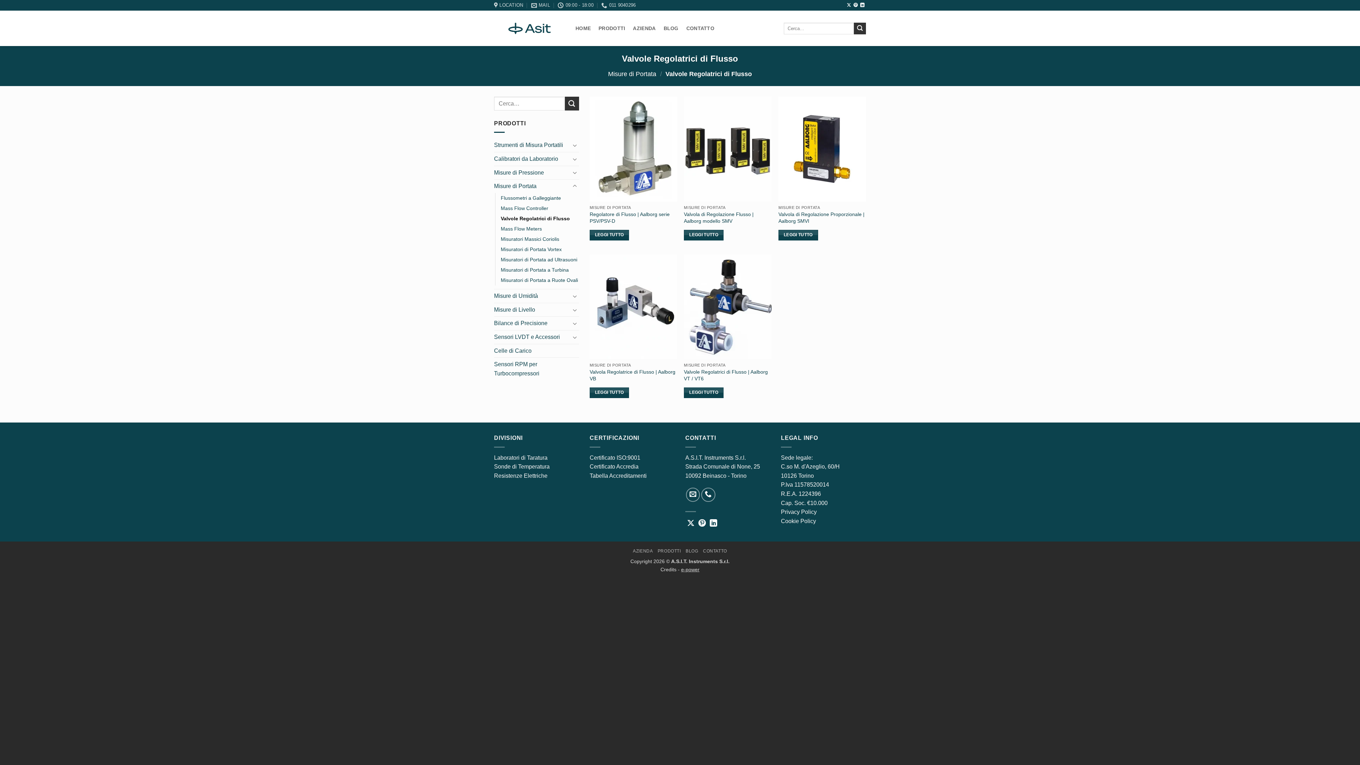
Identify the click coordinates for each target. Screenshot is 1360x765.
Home (583, 28)
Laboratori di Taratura (521, 458)
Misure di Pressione (519, 173)
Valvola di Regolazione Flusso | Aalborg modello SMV (719, 217)
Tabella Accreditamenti (618, 476)
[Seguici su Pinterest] (856, 5)
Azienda (644, 28)
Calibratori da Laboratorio (526, 159)
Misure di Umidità (516, 296)
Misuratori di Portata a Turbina (535, 270)
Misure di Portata (632, 74)
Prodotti (612, 28)
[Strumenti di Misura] (529, 28)
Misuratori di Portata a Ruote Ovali (539, 280)
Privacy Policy (799, 512)
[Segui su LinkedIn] (862, 5)
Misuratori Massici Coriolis (530, 239)
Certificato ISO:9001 (615, 458)
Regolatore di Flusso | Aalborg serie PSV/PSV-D (630, 217)
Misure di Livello (514, 310)
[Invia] (860, 29)
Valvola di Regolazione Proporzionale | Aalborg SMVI (821, 217)
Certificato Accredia (614, 467)
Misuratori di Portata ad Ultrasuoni (539, 259)
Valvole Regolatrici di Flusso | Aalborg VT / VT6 (726, 375)
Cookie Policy (798, 521)
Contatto (700, 28)
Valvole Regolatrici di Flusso (535, 218)
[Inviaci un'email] (693, 495)
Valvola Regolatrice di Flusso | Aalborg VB (632, 375)
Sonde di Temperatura (522, 467)
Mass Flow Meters (521, 229)
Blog (671, 28)
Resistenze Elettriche (521, 476)
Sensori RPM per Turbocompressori (516, 368)
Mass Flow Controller (524, 208)
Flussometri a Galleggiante (531, 198)
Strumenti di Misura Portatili (528, 145)
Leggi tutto (609, 235)
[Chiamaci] (708, 495)
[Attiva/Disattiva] (575, 145)
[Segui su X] (849, 5)
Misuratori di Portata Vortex (531, 249)
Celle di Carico (513, 351)
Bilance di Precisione (521, 323)
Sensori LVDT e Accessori (527, 337)
